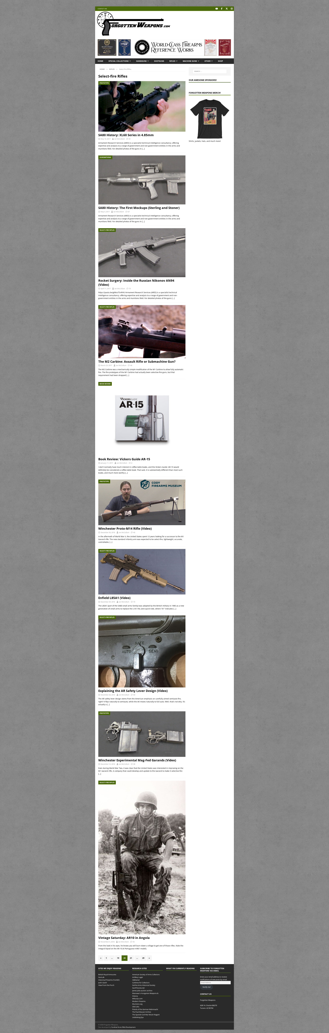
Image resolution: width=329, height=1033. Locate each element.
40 (134, 532)
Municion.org (137, 1004)
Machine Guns (190, 61)
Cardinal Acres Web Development (123, 1027)
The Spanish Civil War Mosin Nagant (146, 1014)
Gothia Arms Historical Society (143, 985)
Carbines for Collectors (140, 982)
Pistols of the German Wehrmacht (145, 1009)
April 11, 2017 (106, 288)
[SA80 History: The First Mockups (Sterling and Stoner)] (141, 179)
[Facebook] (221, 8)
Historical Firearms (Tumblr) (109, 980)
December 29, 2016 (108, 602)
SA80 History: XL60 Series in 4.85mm (126, 135)
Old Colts (135, 1006)
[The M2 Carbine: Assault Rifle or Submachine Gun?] (141, 331)
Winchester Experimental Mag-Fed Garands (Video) (137, 760)
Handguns (141, 61)
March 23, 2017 (106, 365)
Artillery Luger (137, 977)
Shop (220, 61)
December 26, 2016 (108, 695)
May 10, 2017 (106, 139)
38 (134, 764)
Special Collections (118, 61)
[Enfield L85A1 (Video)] (141, 572)
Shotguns (159, 61)
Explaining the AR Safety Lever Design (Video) (133, 691)
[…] (143, 148)
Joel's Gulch (102, 982)
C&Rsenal (135, 980)
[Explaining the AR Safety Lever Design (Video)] (141, 651)
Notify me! (207, 987)
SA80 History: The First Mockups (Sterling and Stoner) (139, 208)
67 (129, 211)
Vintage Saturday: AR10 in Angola (124, 938)
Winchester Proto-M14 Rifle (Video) (125, 528)
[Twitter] (226, 8)
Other (207, 61)
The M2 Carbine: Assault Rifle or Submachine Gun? (136, 361)
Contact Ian (102, 9)
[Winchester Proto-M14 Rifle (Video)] (141, 502)
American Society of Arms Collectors (146, 974)
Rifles (172, 61)
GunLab (101, 977)
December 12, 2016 (108, 764)
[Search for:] (210, 71)
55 (134, 942)
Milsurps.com (137, 998)
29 (143, 958)
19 (118, 958)
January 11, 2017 (107, 463)
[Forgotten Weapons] (133, 35)
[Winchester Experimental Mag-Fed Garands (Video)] (141, 734)
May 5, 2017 (105, 211)
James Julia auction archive (142, 990)
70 (134, 602)
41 (130, 139)
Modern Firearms (138, 1001)
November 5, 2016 (108, 942)
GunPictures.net (138, 988)
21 (131, 958)
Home (100, 61)
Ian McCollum (119, 139)
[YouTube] (216, 8)
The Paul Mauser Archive (141, 1012)
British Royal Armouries (107, 974)
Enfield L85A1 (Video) (114, 598)
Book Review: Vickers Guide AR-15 (124, 459)
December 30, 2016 (108, 532)
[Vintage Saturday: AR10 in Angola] (141, 858)
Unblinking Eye (138, 1017)
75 (130, 288)
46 (131, 365)
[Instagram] (231, 8)
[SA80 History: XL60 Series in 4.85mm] (141, 106)
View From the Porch (106, 985)
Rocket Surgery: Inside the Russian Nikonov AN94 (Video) (136, 282)
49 (134, 695)
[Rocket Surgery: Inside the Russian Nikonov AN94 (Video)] (141, 252)
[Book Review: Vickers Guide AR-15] (141, 419)
